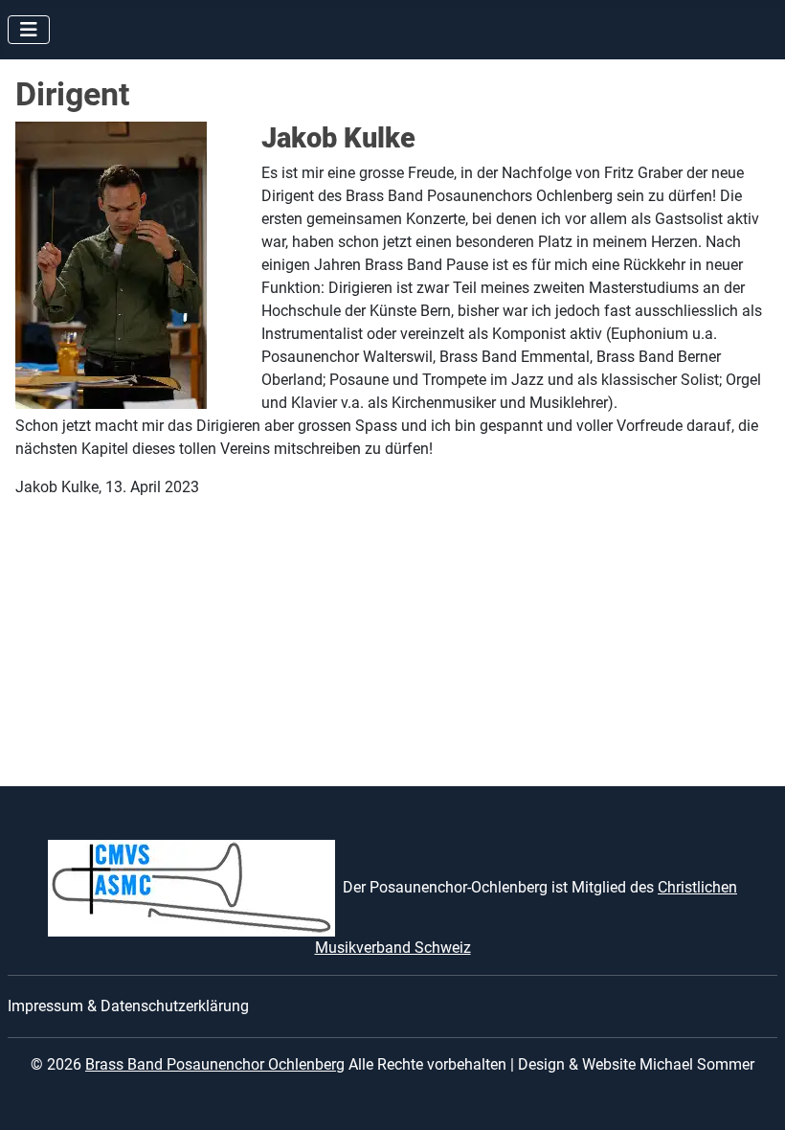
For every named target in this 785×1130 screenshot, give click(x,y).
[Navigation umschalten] (29, 29)
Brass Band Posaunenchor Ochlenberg (215, 1064)
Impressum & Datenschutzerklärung (128, 1006)
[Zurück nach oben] (751, 1094)
